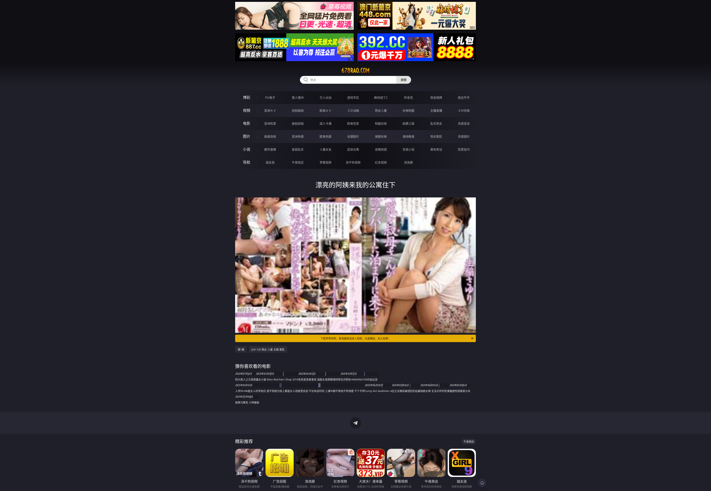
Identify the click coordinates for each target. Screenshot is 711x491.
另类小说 (408, 149)
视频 (246, 110)
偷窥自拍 (270, 136)
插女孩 (270, 162)
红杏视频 (381, 162)
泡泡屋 (408, 162)
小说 (246, 149)
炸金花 (408, 98)
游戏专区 (353, 98)
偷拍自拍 (298, 123)
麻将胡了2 (381, 98)
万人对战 (325, 98)
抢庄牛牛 (464, 98)
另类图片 (464, 136)
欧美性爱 (353, 123)
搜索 (404, 80)
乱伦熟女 (436, 123)
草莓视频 (325, 162)
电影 (246, 123)
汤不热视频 (353, 162)
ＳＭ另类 (464, 111)
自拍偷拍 (298, 111)
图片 (246, 136)
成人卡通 (325, 123)
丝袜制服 (408, 111)
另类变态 (464, 123)
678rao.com (355, 70)
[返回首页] (482, 482)
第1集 (241, 349)
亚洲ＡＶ (270, 111)
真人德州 (298, 98)
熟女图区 (436, 136)
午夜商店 (298, 162)
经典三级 (408, 123)
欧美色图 (325, 136)
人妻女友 (325, 149)
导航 (246, 162)
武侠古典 (353, 149)
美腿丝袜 (381, 136)
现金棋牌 (436, 98)
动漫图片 (353, 136)
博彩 (246, 97)
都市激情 (270, 149)
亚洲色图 (298, 136)
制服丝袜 (381, 123)
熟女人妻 (381, 111)
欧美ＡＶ (325, 111)
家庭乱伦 (298, 149)
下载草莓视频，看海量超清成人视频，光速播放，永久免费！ (355, 338)
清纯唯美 (408, 136)
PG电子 (270, 98)
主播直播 (436, 111)
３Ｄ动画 (353, 111)
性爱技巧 (464, 149)
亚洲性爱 (270, 123)
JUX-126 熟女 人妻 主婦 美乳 (268, 349)
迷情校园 (381, 149)
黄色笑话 (436, 149)
